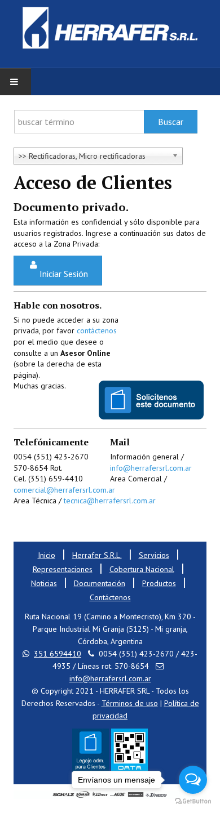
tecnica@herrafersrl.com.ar (110, 500)
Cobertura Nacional (141, 569)
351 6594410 (57, 654)
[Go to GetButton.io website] (193, 801)
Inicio (46, 555)
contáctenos (97, 330)
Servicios (154, 555)
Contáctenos (110, 597)
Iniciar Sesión (63, 273)
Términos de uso (130, 703)
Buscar (170, 121)
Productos (159, 583)
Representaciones (63, 569)
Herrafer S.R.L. (97, 555)
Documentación (99, 583)
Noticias (44, 583)
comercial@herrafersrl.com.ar (64, 490)
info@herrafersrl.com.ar (151, 468)
